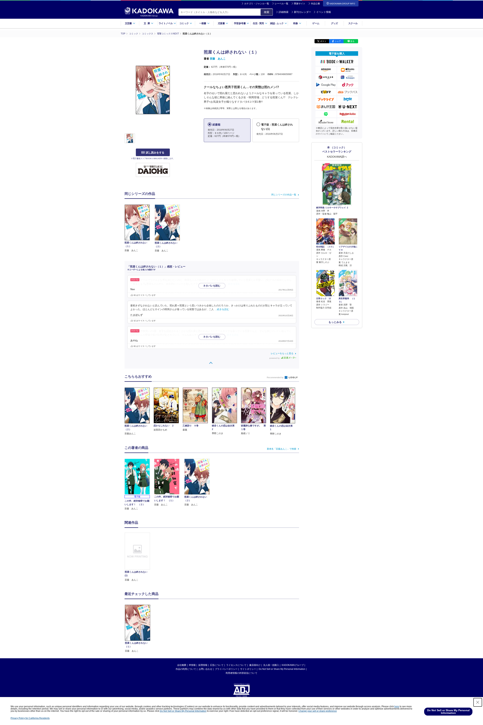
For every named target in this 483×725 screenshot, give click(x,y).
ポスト (323, 41)
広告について (217, 665)
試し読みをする (155, 152)
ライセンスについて (236, 665)
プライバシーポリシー (226, 669)
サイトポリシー (248, 669)
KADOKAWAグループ (293, 665)
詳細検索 (283, 12)
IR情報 (192, 665)
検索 (266, 12)
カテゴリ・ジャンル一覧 (256, 3)
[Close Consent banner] (478, 702)
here (396, 706)
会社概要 (181, 665)
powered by (274, 358)
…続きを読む (233, 284)
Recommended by (275, 377)
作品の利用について (186, 669)
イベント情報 (323, 12)
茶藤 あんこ (218, 58)
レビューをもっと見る (282, 353)
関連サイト (299, 3)
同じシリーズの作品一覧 (283, 194)
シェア (338, 41)
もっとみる (335, 322)
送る (352, 41)
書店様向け (255, 665)
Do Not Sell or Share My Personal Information (282, 669)
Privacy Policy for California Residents (30, 718)
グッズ (334, 23)
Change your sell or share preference (317, 711)
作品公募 (315, 3)
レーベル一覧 (281, 3)
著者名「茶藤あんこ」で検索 (281, 449)
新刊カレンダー (302, 12)
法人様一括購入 (271, 665)
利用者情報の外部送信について (241, 673)
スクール (353, 23)
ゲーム (315, 23)
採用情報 (202, 665)
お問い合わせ (205, 669)
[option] (139, 557)
